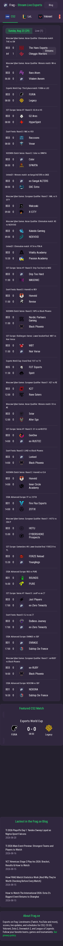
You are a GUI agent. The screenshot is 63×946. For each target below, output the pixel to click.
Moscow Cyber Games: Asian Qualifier (21, 38)
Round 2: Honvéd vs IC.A (36, 472)
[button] (49, 51)
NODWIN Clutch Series (15, 153)
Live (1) (39, 30)
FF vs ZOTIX (32, 497)
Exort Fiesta (11, 131)
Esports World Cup (13, 88)
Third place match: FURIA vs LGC (35, 88)
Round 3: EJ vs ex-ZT (25, 615)
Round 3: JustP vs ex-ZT (35, 593)
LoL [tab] (29, 16)
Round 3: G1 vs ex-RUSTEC (36, 429)
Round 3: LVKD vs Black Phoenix (30, 451)
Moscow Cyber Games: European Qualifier (23, 196)
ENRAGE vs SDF (33, 637)
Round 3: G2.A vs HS (33, 110)
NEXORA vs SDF (33, 683)
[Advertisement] (31, 781)
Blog (51, 5)
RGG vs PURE (32, 572)
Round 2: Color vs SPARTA (36, 153)
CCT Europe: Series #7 (15, 110)
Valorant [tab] (48, 16)
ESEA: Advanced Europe (16, 497)
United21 (9, 175)
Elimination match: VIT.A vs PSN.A (28, 246)
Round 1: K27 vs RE (49, 382)
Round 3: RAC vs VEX (25, 131)
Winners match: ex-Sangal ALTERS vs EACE (31, 175)
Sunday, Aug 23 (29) (18, 30)
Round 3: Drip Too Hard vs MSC (38, 268)
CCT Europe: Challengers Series (19, 336)
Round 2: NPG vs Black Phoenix (38, 311)
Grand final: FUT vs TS (31, 361)
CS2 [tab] (13, 16)
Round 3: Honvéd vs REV (27, 289)
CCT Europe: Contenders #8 (17, 547)
